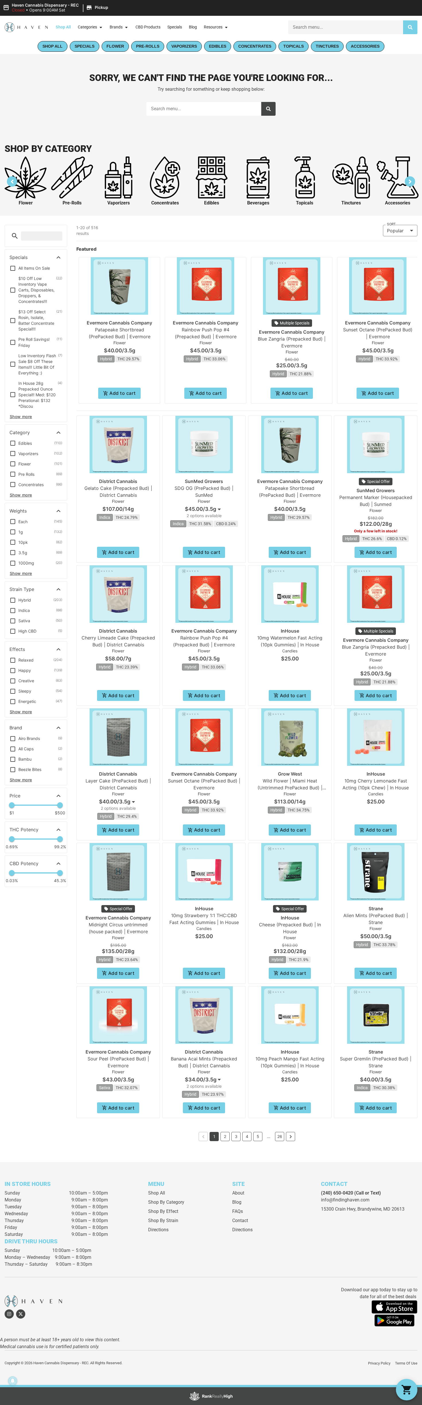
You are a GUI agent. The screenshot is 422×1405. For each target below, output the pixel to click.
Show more (21, 416)
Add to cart (122, 393)
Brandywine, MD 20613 (380, 1209)
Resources (213, 27)
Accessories (397, 203)
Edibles (211, 203)
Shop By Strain (163, 1220)
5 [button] (258, 1136)
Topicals (304, 203)
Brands (116, 27)
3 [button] (236, 1136)
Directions (158, 1229)
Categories (87, 27)
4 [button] (247, 1136)
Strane (376, 908)
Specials (174, 27)
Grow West (290, 774)
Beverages (258, 203)
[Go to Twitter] (20, 1314)
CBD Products (147, 27)
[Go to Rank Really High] (211, 1396)
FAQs (237, 1211)
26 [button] (279, 1136)
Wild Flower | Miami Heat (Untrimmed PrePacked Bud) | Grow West (290, 787)
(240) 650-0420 (337, 1193)
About (238, 1193)
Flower (26, 203)
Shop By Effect (163, 1211)
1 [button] (214, 1136)
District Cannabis (118, 481)
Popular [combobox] (395, 230)
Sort (391, 224)
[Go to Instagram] (9, 1314)
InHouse (290, 631)
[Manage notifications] (12, 1380)
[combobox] (204, 509)
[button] (56, 8)
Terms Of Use (406, 1363)
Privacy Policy (379, 1363)
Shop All (63, 27)
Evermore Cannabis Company (119, 323)
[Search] (410, 27)
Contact (240, 1220)
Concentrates (165, 203)
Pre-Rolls (72, 203)
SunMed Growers (204, 481)
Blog (193, 27)
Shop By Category (166, 1202)
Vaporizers (118, 203)
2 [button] (225, 1136)
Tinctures (351, 203)
